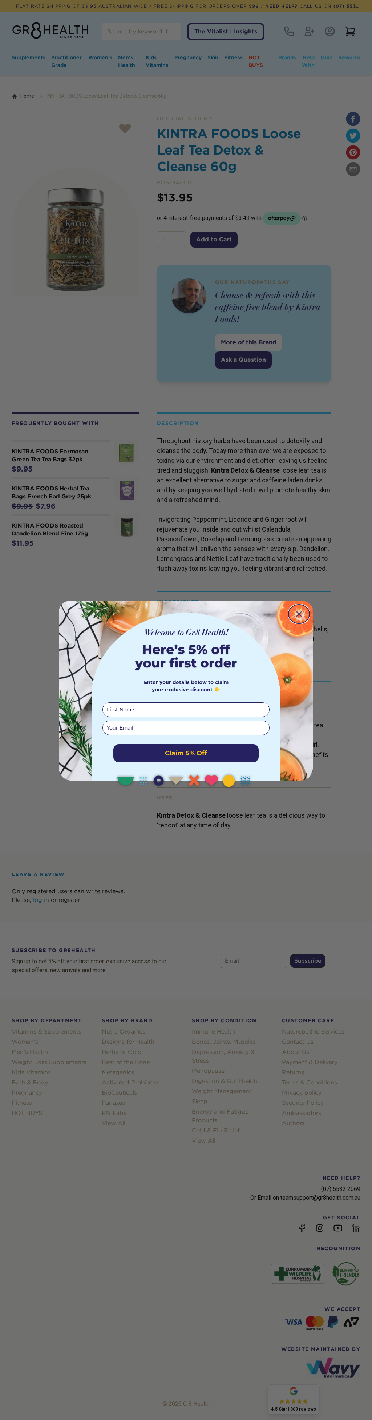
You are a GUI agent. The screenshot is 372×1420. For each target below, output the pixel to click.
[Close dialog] (299, 614)
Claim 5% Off (186, 753)
